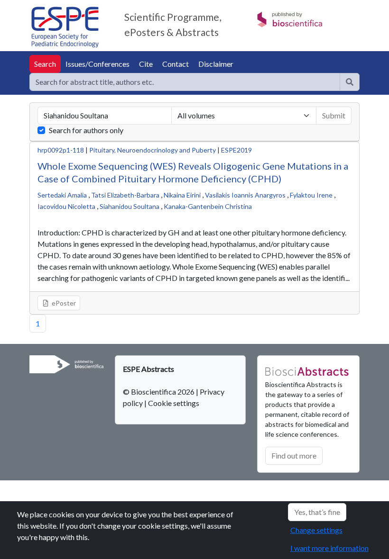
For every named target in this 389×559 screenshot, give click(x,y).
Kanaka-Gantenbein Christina (208, 206)
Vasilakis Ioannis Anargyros (245, 195)
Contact (175, 63)
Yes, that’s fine (317, 511)
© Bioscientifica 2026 (159, 391)
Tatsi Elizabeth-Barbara (125, 195)
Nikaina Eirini (182, 195)
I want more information (329, 547)
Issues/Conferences (97, 63)
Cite (146, 63)
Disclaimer (215, 63)
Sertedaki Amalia (62, 195)
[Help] (350, 82)
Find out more (293, 455)
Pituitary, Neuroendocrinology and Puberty (152, 150)
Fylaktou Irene (311, 195)
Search (45, 63)
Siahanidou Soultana (129, 206)
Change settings (316, 529)
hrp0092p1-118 (60, 150)
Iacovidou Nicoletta (66, 206)
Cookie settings (173, 402)
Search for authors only (86, 130)
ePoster (63, 303)
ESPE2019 (236, 150)
